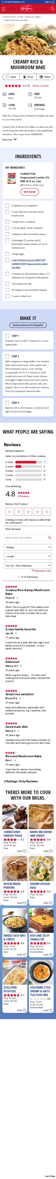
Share (47, 76)
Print (30, 76)
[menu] (3, 9)
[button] (9, 139)
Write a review (41, 85)
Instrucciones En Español (28, 325)
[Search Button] (52, 9)
